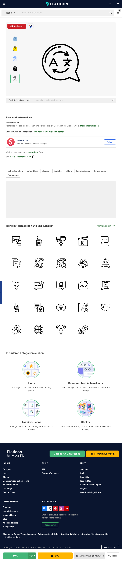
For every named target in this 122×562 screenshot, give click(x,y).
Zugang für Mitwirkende (67, 453)
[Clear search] (104, 13)
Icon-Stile (84, 477)
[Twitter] (49, 508)
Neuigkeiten (8, 526)
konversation (100, 171)
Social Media (49, 501)
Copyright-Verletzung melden (95, 534)
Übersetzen (13, 175)
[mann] (38, 263)
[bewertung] (83, 241)
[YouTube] (66, 508)
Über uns (7, 507)
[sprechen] (61, 241)
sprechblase (32, 171)
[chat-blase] (83, 329)
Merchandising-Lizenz (90, 492)
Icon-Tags (7, 488)
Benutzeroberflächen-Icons (16, 481)
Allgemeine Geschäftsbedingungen (19, 534)
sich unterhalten (15, 171)
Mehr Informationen (89, 126)
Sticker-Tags (9, 492)
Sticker (6, 477)
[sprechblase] (61, 285)
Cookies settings (12, 537)
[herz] (105, 307)
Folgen (83, 488)
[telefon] (16, 263)
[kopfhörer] (83, 263)
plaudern (46, 171)
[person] (16, 329)
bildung (68, 171)
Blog (5, 519)
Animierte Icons (10, 484)
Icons (5, 473)
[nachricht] (38, 285)
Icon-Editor (85, 481)
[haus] (83, 285)
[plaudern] (105, 241)
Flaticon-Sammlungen (90, 484)
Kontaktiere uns (10, 511)
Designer (7, 469)
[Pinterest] (55, 508)
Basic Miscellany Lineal (20, 156)
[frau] (61, 263)
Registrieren (50, 525)
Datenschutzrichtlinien (48, 534)
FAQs (82, 473)
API (43, 469)
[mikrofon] (61, 329)
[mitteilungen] (105, 285)
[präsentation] (16, 241)
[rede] (83, 307)
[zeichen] (105, 263)
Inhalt (6, 463)
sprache (58, 171)
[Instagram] (61, 508)
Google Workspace (50, 473)
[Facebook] (44, 508)
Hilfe (83, 463)
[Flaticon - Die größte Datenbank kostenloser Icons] (57, 4)
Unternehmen (10, 501)
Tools (45, 463)
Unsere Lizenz (9, 515)
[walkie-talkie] (38, 241)
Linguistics (33, 152)
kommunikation (83, 171)
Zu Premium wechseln (103, 453)
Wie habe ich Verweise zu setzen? (49, 132)
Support (84, 469)
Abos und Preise (10, 523)
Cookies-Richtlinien (70, 534)
